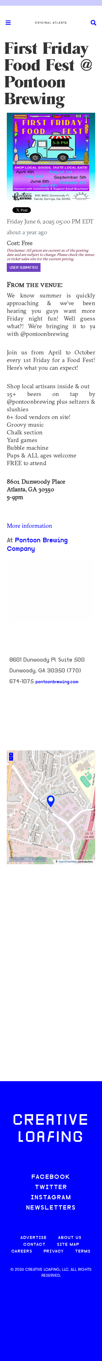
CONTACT (34, 1245)
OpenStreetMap (67, 862)
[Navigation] (5, 23)
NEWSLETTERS (51, 1208)
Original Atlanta (51, 22)
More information (29, 525)
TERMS (83, 1251)
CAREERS (21, 1251)
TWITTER (51, 1187)
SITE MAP (68, 1245)
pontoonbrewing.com (56, 682)
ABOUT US (70, 1238)
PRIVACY (54, 1251)
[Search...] (93, 23)
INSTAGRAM (51, 1197)
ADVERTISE (33, 1238)
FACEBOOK (51, 1177)
